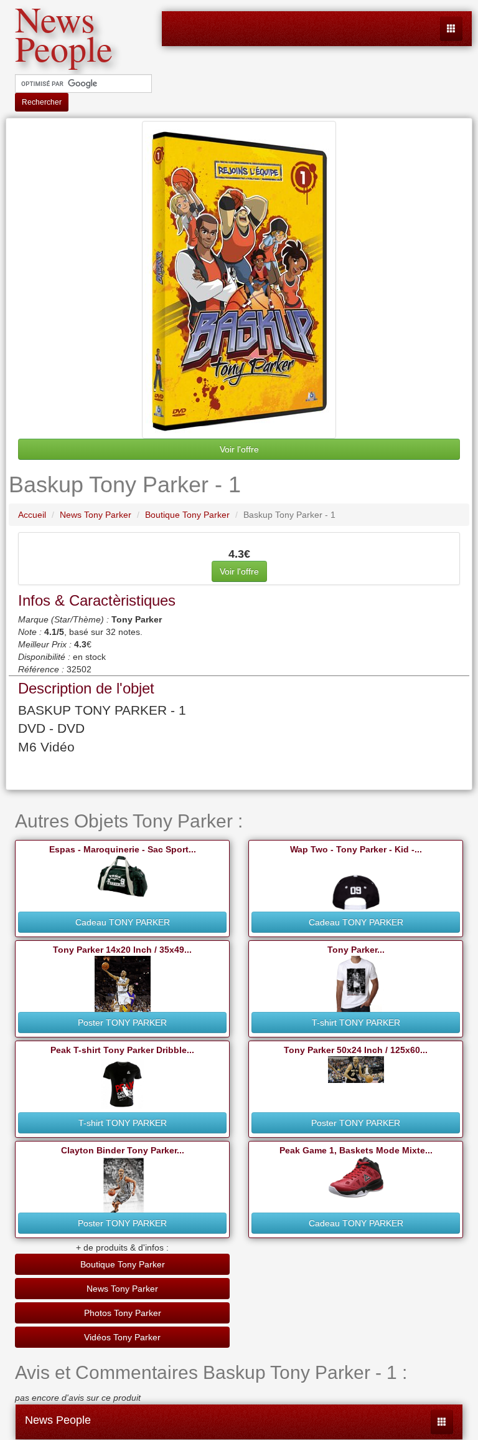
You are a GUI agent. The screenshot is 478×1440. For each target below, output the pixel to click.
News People (58, 1420)
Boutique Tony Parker (122, 1264)
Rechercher (42, 102)
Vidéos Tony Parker (122, 1337)
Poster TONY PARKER (122, 1023)
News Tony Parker (122, 1289)
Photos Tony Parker (122, 1313)
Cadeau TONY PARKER (122, 922)
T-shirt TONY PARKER (356, 1023)
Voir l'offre (239, 449)
